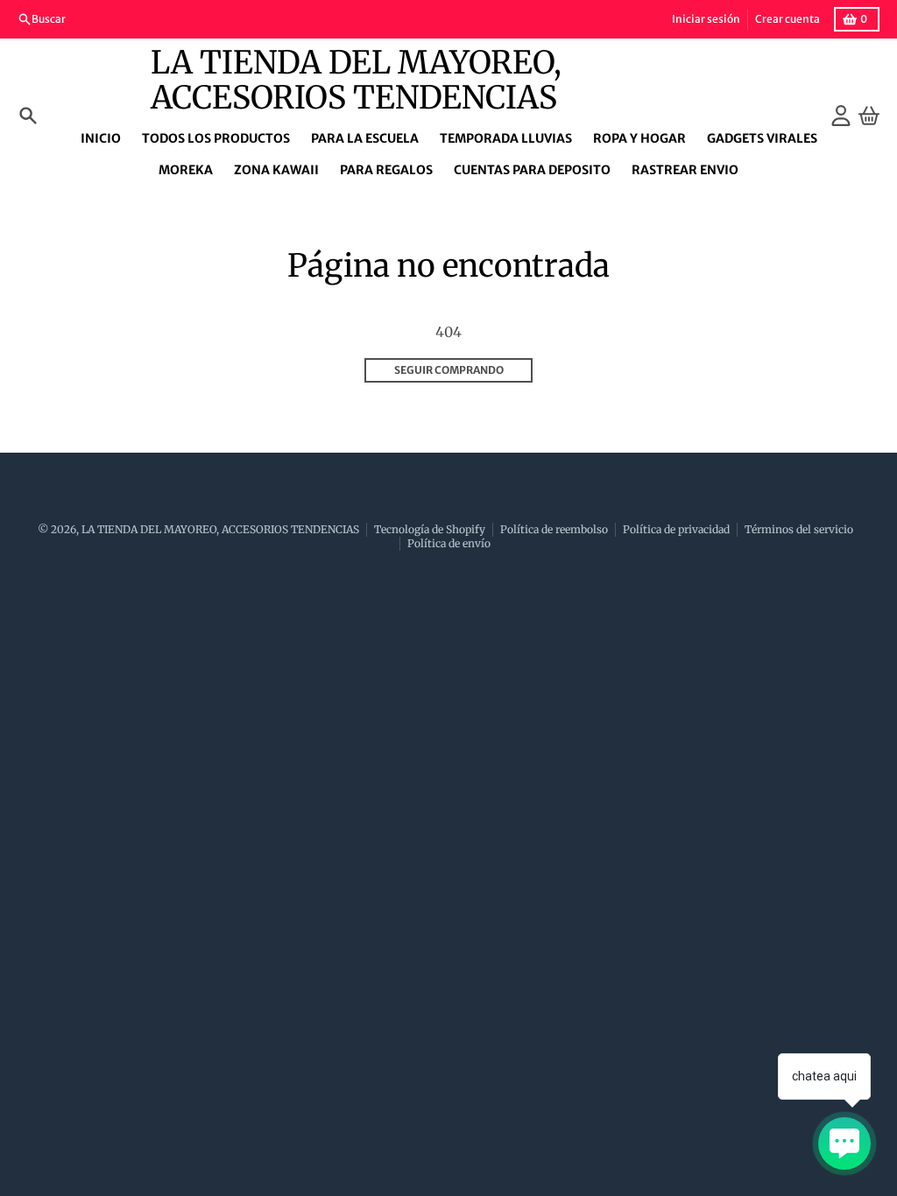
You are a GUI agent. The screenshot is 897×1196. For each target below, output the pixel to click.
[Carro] (868, 115)
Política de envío (449, 543)
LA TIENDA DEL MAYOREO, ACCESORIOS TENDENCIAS (356, 81)
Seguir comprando (449, 369)
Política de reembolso (554, 529)
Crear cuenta (787, 18)
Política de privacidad (676, 529)
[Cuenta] (840, 115)
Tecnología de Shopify (429, 529)
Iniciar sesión (706, 18)
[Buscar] (28, 115)
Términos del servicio (799, 529)
